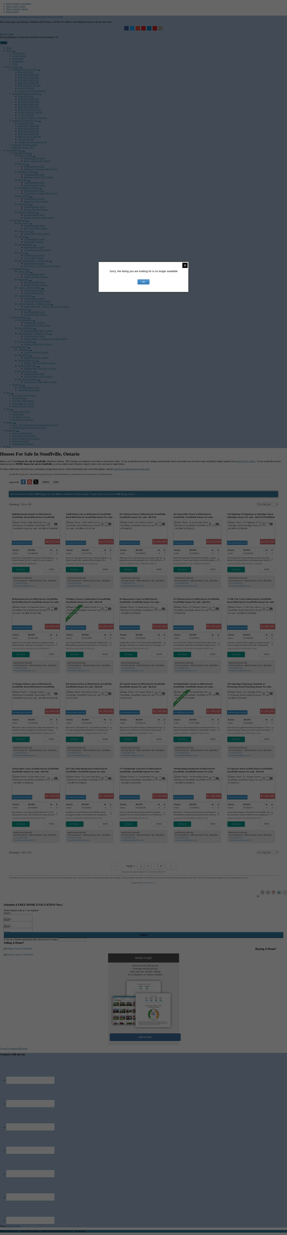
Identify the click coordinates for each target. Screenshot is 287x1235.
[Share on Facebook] (257, 897)
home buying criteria (245, 461)
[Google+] (138, 28)
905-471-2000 (6, 34)
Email (7, 920)
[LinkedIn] (149, 28)
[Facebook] (126, 28)
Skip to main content (15, 6)
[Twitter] (132, 28)
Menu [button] (3, 42)
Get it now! (145, 1036)
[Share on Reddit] (268, 892)
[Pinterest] (143, 28)
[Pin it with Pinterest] (273, 892)
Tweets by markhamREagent (13, 1048)
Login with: (14, 482)
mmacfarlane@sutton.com (24, 586)
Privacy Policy (94, 1231)
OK (143, 282)
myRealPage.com (149, 883)
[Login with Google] (29, 483)
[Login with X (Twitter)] (35, 483)
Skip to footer (12, 11)
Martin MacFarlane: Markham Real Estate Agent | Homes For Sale (31, 17)
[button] (14, 51)
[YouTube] (155, 28)
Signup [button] (46, 482)
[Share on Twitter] (262, 892)
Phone (8, 926)
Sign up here (141, 494)
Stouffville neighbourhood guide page (131, 469)
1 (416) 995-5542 (20, 583)
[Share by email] (284, 892)
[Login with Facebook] (23, 483)
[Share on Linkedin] (279, 892)
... (154, 866)
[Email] (160, 28)
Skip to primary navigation (18, 3)
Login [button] (55, 482)
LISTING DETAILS (21, 569)
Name (7, 913)
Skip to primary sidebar (17, 9)
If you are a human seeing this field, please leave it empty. (31, 939)
